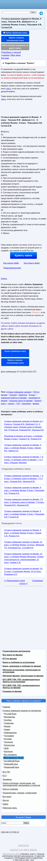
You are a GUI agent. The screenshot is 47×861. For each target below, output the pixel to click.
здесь (8, 89)
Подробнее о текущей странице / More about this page (11, 55)
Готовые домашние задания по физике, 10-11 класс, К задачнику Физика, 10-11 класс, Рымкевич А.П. (23, 571)
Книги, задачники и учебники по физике (22, 666)
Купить (4, 279)
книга (3, 404)
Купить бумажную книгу (15, 351)
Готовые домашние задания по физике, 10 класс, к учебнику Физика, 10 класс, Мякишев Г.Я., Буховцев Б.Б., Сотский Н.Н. (24, 545)
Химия (7, 729)
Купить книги (23, 255)
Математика (9, 717)
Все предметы (10, 755)
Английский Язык (12, 761)
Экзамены (7, 779)
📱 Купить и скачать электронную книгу (15, 39)
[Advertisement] (15, 109)
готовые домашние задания (18, 392)
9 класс (32, 395)
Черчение (8, 742)
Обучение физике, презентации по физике (23, 676)
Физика (7, 726)
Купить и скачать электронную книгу (15, 361)
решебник (26, 404)
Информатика (10, 733)
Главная (6, 707)
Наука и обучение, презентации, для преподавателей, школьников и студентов (21, 784)
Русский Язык (10, 714)
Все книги (7, 797)
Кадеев (38, 401)
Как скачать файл (11, 263)
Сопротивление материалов (16, 651)
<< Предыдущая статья (14, 581)
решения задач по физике (21, 401)
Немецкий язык (11, 764)
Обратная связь (10, 808)
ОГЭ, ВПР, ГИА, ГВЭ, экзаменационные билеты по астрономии (21, 681)
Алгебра (8, 720)
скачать (11, 404)
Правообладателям (12, 268)
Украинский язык (11, 767)
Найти (5, 804)
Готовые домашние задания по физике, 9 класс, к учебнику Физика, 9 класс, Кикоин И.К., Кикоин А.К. (22, 448)
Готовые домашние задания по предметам (22, 711)
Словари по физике (12, 691)
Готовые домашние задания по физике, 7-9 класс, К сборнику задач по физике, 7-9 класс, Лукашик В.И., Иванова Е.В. (24, 502)
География (9, 736)
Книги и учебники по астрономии (19, 662)
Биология (8, 751)
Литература (9, 745)
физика (36, 404)
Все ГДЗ (6, 772)
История (8, 739)
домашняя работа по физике (14, 398)
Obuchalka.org (11, 854)
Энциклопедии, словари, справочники (20, 793)
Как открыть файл (32, 263)
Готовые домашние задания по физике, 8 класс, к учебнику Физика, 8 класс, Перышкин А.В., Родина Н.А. (24, 490)
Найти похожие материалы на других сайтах (15, 46)
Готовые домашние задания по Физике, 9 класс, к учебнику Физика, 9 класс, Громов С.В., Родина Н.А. (22, 533)
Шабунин (23, 395)
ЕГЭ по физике (10, 659)
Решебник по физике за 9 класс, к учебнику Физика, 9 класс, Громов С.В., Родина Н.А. (23, 437)
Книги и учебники (10, 789)
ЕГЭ (5, 776)
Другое (6, 800)
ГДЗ (18, 404)
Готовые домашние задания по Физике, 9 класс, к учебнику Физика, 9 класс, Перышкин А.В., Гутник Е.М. (24, 514)
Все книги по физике (13, 655)
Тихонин (13, 395)
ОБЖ (6, 748)
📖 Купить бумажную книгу (15, 33)
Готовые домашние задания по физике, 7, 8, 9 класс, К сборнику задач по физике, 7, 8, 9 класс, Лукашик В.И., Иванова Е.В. (24, 478)
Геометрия (9, 723)
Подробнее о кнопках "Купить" (20, 63)
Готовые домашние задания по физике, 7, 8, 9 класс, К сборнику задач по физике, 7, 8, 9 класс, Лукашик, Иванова (24, 460)
